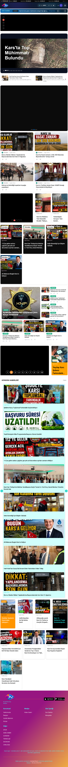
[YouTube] (53, 5)
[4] (34, 129)
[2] (32, 129)
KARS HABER (7, 733)
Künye (5, 721)
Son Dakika (48, 712)
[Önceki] (58, 11)
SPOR (5, 730)
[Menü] (65, 5)
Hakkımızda (7, 712)
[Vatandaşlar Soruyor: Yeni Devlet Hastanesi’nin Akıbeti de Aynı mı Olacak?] (21, 220)
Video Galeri (28, 712)
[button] (3, 128)
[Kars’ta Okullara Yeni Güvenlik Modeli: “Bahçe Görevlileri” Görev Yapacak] (19, 220)
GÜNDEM (6, 736)
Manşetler (48, 715)
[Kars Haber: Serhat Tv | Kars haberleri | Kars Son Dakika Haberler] (5, 5)
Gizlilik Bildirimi (8, 718)
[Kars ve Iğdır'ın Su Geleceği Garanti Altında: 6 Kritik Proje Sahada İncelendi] (34, 22)
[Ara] (61, 5)
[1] (31, 129)
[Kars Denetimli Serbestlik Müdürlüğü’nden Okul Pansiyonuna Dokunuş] (16, 220)
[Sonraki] (65, 11)
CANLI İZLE (6, 745)
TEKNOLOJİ (6, 739)
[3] (33, 129)
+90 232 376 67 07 (36, 763)
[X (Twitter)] (51, 5)
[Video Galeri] (58, 5)
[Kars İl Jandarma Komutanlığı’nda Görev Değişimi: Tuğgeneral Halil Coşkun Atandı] (14, 220)
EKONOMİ (6, 742)
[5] (36, 129)
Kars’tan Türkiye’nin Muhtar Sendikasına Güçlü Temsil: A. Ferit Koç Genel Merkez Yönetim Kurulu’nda (54, 78)
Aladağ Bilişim (34, 761)
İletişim (5, 715)
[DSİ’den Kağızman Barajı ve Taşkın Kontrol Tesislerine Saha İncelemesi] (12, 220)
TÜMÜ (64, 380)
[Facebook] (49, 5)
